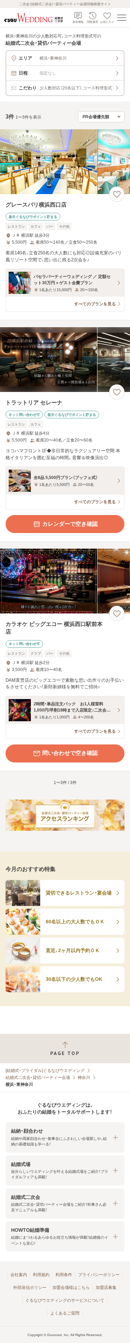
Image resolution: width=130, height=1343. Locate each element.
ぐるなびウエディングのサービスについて (64, 1300)
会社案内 (18, 1274)
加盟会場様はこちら (71, 1287)
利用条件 (63, 1274)
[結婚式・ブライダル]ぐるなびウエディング (45, 1070)
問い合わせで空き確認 (70, 753)
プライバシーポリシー (99, 1274)
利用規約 (41, 1274)
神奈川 (84, 1077)
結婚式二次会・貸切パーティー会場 (38, 1077)
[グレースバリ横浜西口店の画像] (65, 161)
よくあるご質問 (64, 1313)
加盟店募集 (106, 1287)
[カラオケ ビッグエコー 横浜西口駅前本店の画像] (65, 581)
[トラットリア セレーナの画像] (65, 359)
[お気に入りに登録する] (116, 194)
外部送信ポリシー (29, 1287)
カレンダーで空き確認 (70, 524)
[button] (65, 1137)
